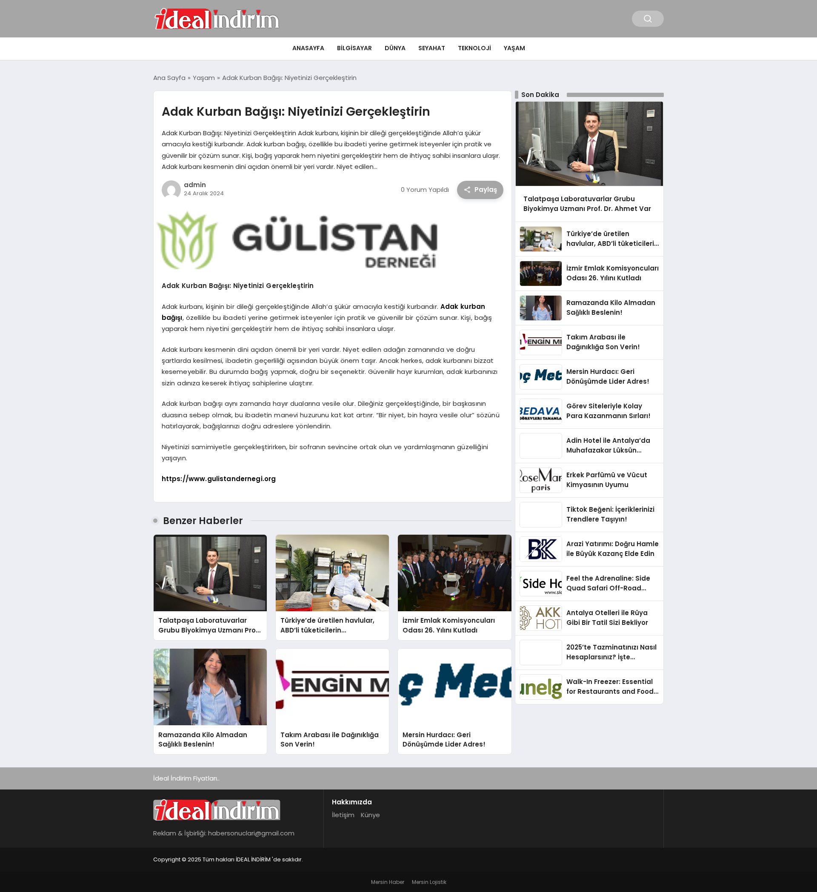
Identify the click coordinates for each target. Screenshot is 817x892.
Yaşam (514, 48)
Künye (370, 814)
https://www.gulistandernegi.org (219, 478)
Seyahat (431, 48)
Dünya (395, 48)
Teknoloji (474, 48)
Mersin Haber (387, 882)
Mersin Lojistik (429, 882)
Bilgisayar (354, 48)
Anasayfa (308, 48)
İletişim (343, 814)
